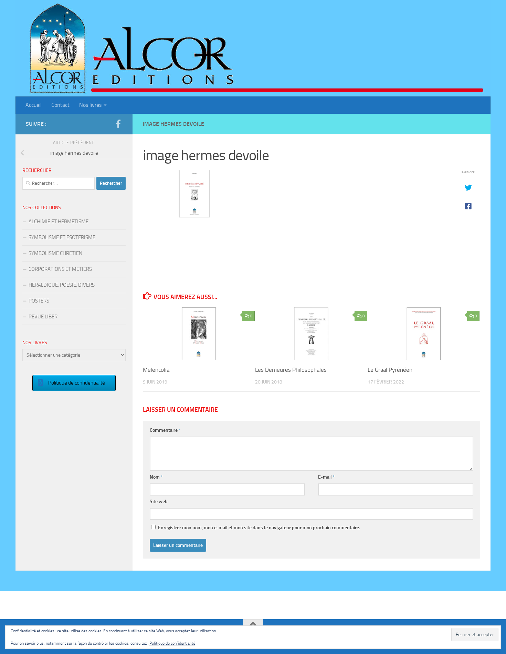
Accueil (33, 105)
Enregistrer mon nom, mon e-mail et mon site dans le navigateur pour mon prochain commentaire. (259, 528)
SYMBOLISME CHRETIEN (55, 253)
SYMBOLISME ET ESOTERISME (62, 237)
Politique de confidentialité (172, 643)
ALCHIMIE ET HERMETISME (58, 221)
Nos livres (90, 105)
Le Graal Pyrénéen (390, 369)
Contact (60, 105)
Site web (159, 501)
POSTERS (39, 301)
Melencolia (156, 369)
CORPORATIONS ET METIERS (60, 269)
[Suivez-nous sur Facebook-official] (118, 124)
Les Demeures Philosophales (291, 369)
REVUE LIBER (43, 317)
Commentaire (165, 430)
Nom (156, 477)
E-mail (326, 477)
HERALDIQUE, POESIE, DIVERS (62, 285)
